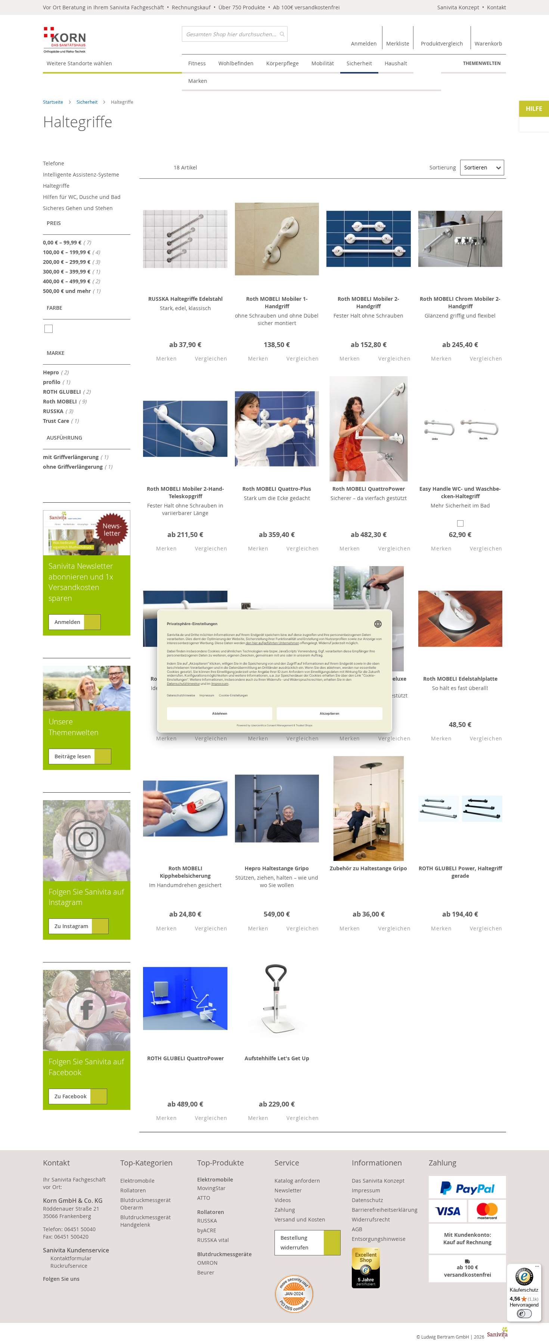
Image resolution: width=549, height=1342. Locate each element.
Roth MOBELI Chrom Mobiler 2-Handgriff (460, 302)
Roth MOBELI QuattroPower (368, 488)
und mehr (74, 290)
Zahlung (284, 1209)
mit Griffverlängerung (77, 457)
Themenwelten (482, 63)
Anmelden (67, 621)
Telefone (53, 163)
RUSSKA (60, 411)
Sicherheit (88, 102)
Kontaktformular (71, 1258)
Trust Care (63, 420)
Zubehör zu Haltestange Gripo (368, 868)
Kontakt (496, 7)
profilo (58, 382)
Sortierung (442, 167)
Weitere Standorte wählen (79, 63)
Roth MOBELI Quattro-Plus (276, 488)
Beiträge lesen (73, 756)
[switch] (524, 1313)
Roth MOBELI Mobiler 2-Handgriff (368, 302)
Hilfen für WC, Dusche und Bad (82, 196)
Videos (282, 1200)
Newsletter (288, 1190)
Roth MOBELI (67, 401)
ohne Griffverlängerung (80, 466)
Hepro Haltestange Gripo (277, 868)
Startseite (53, 102)
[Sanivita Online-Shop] (112, 40)
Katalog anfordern (297, 1180)
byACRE (206, 1230)
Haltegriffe (56, 185)
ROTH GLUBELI (69, 391)
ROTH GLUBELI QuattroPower (185, 1058)
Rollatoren (133, 1190)
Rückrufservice (68, 1265)
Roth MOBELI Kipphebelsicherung (185, 872)
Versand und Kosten (299, 1219)
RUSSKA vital (213, 1239)
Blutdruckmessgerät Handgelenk (145, 1221)
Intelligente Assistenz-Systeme (81, 174)
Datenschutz (367, 1200)
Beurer (205, 1272)
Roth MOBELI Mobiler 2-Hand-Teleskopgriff (185, 492)
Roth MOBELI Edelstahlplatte (460, 678)
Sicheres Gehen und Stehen (78, 208)
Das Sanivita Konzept (378, 1180)
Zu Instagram (71, 926)
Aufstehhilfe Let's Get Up (277, 1058)
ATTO (203, 1197)
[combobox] (235, 34)
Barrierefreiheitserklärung (385, 1209)
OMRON (207, 1262)
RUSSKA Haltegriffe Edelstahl (185, 298)
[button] (160, 359)
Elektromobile (137, 1180)
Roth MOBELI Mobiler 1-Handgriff (277, 302)
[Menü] (537, 1268)
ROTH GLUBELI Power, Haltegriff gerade (460, 872)
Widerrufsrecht (371, 1219)
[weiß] (49, 328)
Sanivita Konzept (458, 7)
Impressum (366, 1190)
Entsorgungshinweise (379, 1238)
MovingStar (211, 1188)
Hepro (58, 372)
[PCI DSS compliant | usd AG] (294, 1294)
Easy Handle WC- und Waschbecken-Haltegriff (460, 492)
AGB (357, 1229)
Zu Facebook (71, 1096)
